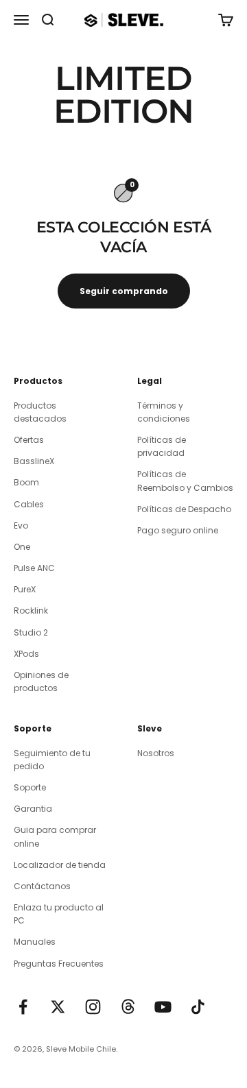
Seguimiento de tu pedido (52, 759)
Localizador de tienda (60, 865)
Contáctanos (42, 886)
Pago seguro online (177, 530)
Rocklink (31, 610)
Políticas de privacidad (161, 446)
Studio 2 (31, 632)
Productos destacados (40, 412)
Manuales (35, 941)
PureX (25, 589)
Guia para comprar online (55, 836)
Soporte (30, 787)
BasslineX (34, 461)
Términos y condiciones (163, 412)
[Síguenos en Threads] (128, 1007)
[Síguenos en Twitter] (58, 1007)
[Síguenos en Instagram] (93, 1007)
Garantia (33, 808)
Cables (29, 504)
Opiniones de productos (41, 681)
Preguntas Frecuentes (59, 963)
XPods (26, 654)
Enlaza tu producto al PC (59, 914)
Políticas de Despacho (184, 509)
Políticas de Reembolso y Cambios (185, 480)
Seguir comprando (124, 291)
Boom (26, 482)
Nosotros (155, 753)
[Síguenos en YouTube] (163, 1007)
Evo (21, 525)
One (22, 547)
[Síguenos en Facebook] (23, 1007)
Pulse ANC (34, 568)
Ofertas (29, 440)
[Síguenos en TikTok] (198, 1007)
